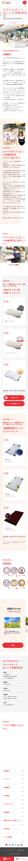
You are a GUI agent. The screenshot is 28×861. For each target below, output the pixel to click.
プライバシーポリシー (9, 850)
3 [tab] (14, 265)
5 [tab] (18, 265)
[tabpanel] (14, 254)
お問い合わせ (21, 850)
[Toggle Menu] (24, 2)
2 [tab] (12, 265)
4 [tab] (16, 265)
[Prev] (2, 626)
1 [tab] (9, 265)
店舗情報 (9, 22)
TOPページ (5, 22)
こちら (7, 200)
